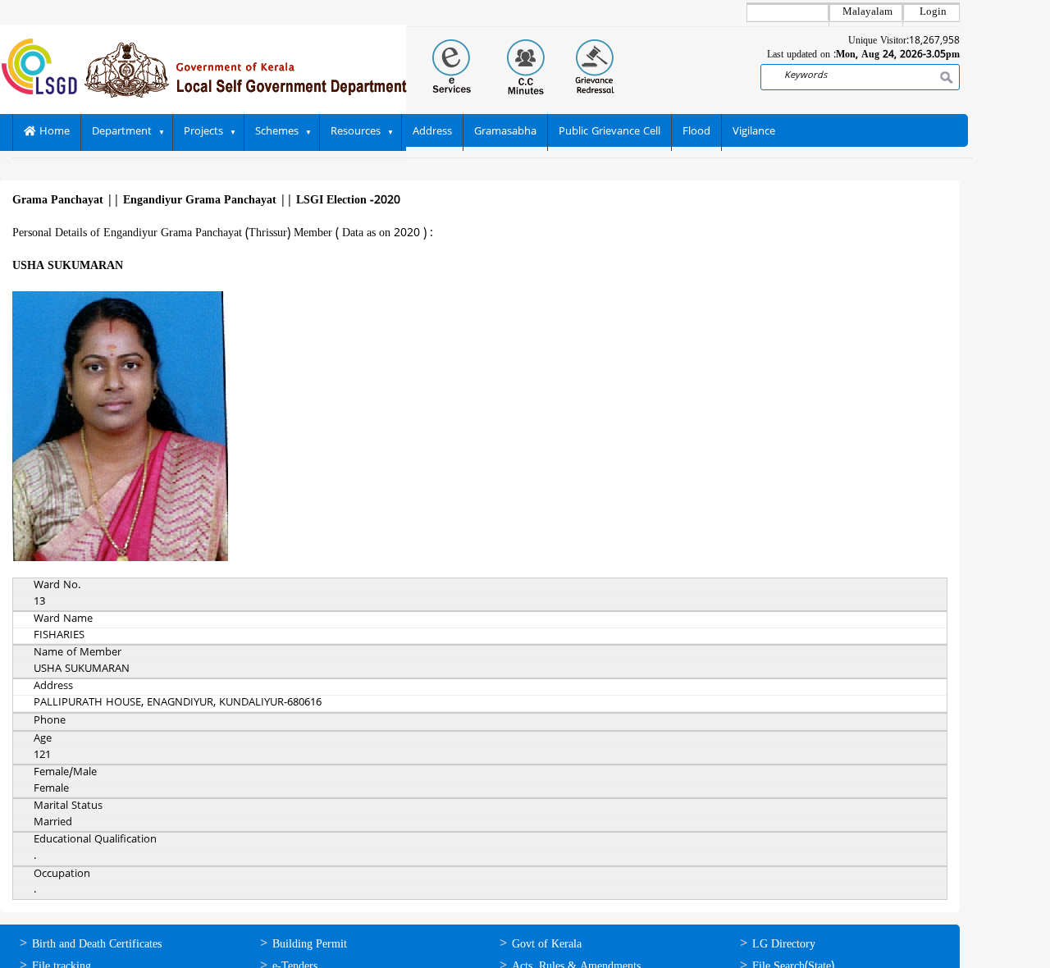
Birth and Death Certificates (97, 945)
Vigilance (754, 132)
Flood (696, 132)
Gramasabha (505, 132)
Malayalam (867, 12)
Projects (203, 132)
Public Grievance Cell (609, 132)
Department (122, 132)
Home (53, 132)
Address (432, 132)
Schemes (277, 132)
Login (933, 12)
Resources (356, 132)
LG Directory (783, 945)
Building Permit (309, 945)
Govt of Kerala (547, 945)
